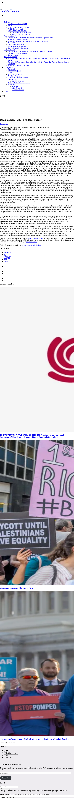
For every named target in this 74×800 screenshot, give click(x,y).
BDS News (11, 84)
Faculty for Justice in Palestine (22, 32)
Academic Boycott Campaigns (18, 39)
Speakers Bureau (14, 76)
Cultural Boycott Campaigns (17, 53)
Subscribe (5, 778)
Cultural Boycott (9, 50)
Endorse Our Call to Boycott (17, 24)
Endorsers (11, 25)
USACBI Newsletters (15, 74)
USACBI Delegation (18, 81)
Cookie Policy (46, 794)
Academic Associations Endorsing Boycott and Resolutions (28, 41)
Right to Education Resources (18, 48)
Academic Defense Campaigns (18, 65)
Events (10, 72)
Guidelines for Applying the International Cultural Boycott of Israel (30, 51)
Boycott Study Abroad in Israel (18, 43)
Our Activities (8, 67)
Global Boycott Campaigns (17, 46)
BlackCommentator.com (35, 238)
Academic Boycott (10, 36)
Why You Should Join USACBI (18, 27)
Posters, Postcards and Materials (19, 83)
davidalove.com (31, 242)
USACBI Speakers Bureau (21, 34)
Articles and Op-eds (14, 71)
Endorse (7, 22)
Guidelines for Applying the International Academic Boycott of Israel (30, 38)
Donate (6, 91)
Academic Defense (10, 57)
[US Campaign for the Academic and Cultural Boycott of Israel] (4, 10)
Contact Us (7, 757)
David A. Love (5, 124)
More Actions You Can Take (17, 31)
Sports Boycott (13, 55)
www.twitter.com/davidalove (31, 245)
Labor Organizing (17, 88)
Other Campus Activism (16, 44)
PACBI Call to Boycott (15, 29)
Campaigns (12, 79)
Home (6, 750)
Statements (11, 69)
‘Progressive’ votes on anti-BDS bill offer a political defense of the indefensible (34, 739)
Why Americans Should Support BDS (16, 588)
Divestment (15, 86)
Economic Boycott (18, 90)
